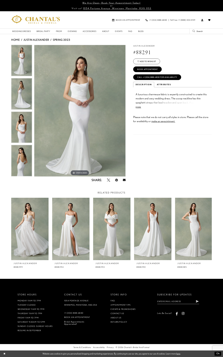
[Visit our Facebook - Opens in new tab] (177, 313)
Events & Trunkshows (123, 309)
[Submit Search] (192, 31)
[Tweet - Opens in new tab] (108, 180)
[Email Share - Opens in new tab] (124, 180)
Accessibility (99, 347)
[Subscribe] (197, 301)
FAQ (113, 301)
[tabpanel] (21, 61)
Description (144, 84)
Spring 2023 (61, 39)
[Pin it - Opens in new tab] (116, 180)
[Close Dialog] (4, 353)
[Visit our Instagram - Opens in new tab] (183, 313)
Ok (218, 353)
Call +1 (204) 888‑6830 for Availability (157, 77)
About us (116, 318)
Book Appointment (147, 69)
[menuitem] (126, 20)
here (178, 353)
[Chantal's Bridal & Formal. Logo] (35, 19)
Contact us (117, 313)
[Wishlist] (209, 20)
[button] (202, 20)
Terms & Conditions (82, 347)
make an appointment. (163, 121)
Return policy (119, 322)
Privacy (110, 347)
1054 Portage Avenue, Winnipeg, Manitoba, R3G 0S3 (117, 8)
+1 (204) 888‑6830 (73, 313)
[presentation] (30, 229)
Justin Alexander (36, 39)
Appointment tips (120, 305)
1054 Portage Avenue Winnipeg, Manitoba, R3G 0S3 (80, 303)
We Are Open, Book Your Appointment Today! (111, 3)
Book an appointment (77, 317)
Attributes (164, 84)
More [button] (138, 107)
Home (15, 39)
